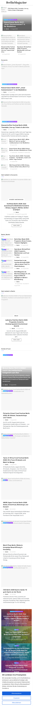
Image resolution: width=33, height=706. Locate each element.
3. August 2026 (13, 464)
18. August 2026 (13, 145)
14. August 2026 (13, 169)
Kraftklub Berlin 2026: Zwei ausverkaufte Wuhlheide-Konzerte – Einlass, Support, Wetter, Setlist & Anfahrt (16, 207)
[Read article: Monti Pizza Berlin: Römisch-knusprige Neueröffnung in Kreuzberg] (16, 531)
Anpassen (16, 698)
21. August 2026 (14, 29)
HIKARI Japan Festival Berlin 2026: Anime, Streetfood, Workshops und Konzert (15, 504)
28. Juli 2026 (12, 509)
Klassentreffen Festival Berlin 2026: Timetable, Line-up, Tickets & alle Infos (8, 49)
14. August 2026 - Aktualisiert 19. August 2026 (17, 214)
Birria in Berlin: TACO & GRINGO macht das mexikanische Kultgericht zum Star (14, 370)
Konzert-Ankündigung (10, 19)
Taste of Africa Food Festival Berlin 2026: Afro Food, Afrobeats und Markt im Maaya (16, 460)
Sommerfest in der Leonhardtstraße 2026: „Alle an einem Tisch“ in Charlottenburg (22, 263)
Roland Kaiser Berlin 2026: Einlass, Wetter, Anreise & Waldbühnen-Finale (20, 149)
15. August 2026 (19, 328)
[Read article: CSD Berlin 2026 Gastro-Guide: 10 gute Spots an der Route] (16, 576)
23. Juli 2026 (13, 551)
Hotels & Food (7, 355)
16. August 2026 (13, 161)
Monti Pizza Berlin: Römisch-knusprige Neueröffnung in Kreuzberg (13, 547)
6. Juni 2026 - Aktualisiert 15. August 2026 (17, 639)
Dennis (7, 29)
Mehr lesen (17, 225)
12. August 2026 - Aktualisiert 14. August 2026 (17, 657)
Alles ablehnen (16, 702)
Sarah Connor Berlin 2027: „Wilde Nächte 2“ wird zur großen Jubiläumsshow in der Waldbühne (19, 141)
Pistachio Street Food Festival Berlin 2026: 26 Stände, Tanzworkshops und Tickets (16, 415)
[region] (16, 689)
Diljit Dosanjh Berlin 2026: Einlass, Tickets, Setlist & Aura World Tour (19, 166)
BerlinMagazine (16, 2)
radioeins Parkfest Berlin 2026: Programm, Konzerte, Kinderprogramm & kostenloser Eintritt (16, 323)
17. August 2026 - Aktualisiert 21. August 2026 (20, 152)
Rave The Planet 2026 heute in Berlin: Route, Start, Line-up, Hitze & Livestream (16, 634)
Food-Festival (7, 391)
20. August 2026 (11, 129)
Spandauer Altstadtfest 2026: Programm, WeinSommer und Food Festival (24, 49)
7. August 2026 (13, 420)
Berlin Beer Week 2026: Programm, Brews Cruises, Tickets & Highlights (22, 241)
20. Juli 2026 (13, 594)
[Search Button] (31, 2)
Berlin (4, 239)
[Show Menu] (2, 2)
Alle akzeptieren (16, 693)
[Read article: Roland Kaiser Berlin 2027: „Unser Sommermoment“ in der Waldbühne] (4, 9)
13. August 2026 (12, 384)
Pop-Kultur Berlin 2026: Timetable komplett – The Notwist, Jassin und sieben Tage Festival (20, 157)
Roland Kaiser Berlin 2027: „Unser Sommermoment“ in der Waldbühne (17, 9)
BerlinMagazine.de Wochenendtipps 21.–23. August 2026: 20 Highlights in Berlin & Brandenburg (22, 275)
